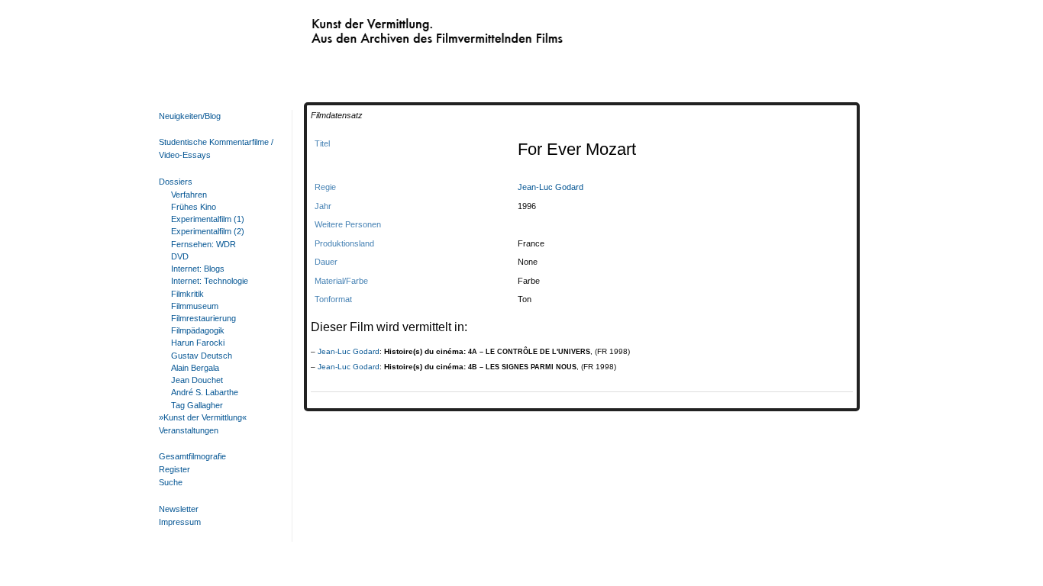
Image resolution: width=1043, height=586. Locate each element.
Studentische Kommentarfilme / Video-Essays (216, 148)
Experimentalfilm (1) (207, 219)
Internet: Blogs (197, 268)
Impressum (180, 521)
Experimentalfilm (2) (207, 231)
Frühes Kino (193, 206)
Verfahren (189, 194)
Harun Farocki (197, 342)
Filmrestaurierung (203, 318)
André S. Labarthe (204, 392)
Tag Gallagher (197, 405)
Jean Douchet (197, 380)
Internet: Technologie (209, 280)
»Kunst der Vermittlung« (203, 417)
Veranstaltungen (188, 430)
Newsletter (179, 509)
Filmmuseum (194, 306)
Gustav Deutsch (201, 355)
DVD (180, 256)
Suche (170, 482)
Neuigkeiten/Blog (190, 116)
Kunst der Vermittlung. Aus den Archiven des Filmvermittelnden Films (407, 27)
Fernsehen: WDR (203, 244)
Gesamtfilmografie (192, 456)
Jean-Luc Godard (550, 187)
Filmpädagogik (197, 330)
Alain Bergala (195, 367)
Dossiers (175, 181)
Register (174, 469)
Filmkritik (187, 293)
